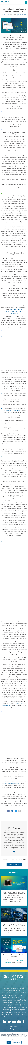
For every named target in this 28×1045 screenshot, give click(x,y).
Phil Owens (6, 14)
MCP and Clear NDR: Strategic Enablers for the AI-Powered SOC (14, 925)
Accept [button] (9, 1042)
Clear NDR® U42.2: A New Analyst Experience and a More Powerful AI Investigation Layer (14, 893)
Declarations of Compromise (12, 410)
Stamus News (17, 16)
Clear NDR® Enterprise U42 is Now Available (14, 955)
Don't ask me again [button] (16, 1042)
